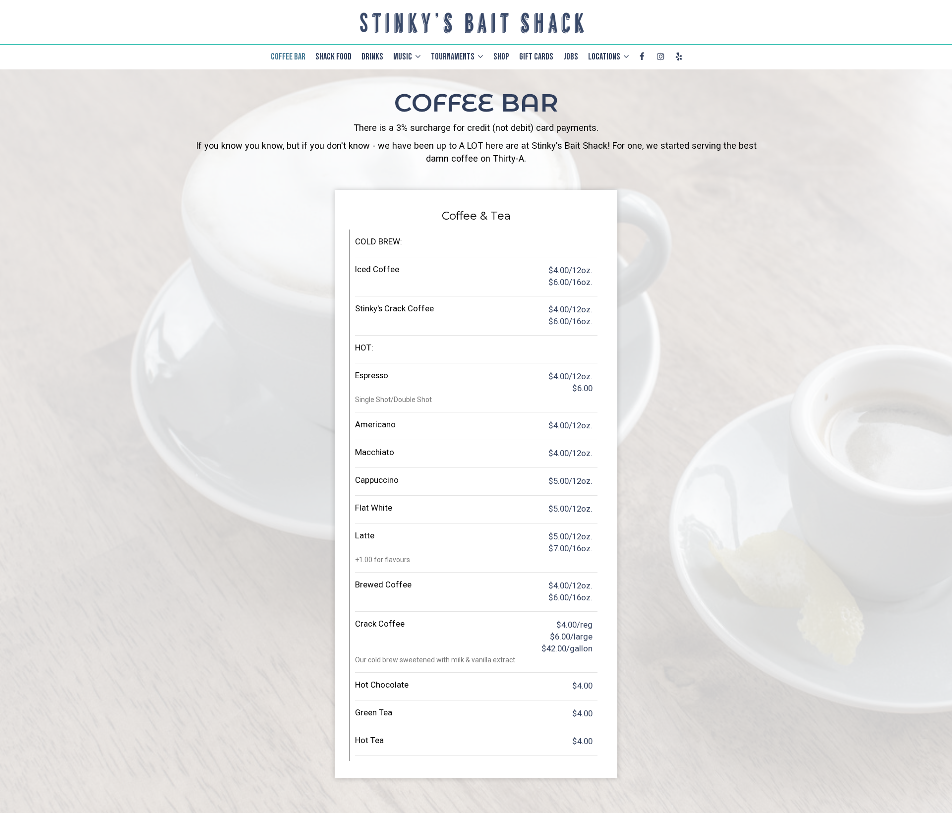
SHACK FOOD (333, 57)
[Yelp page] (679, 56)
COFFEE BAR (288, 57)
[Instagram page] (660, 56)
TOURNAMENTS (453, 57)
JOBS (570, 57)
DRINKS (372, 57)
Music (403, 57)
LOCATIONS (605, 57)
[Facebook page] (642, 56)
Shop (501, 57)
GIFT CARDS (536, 57)
